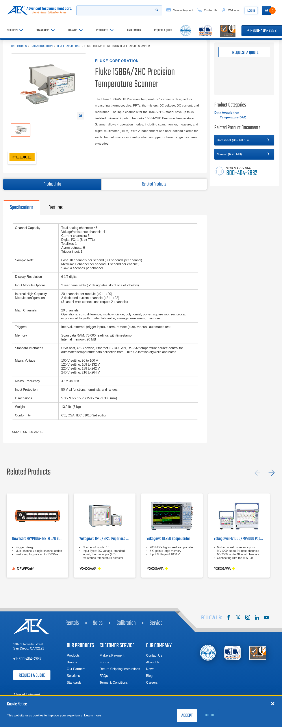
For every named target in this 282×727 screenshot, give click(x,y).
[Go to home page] (39, 10)
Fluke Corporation (117, 61)
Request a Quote (32, 675)
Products (73, 655)
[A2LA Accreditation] (233, 653)
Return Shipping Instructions (120, 669)
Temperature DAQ (68, 46)
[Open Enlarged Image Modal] (80, 116)
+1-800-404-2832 (27, 659)
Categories (19, 46)
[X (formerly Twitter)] (238, 618)
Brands (72, 662)
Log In (251, 10)
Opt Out (209, 715)
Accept (187, 715)
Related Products (154, 184)
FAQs (104, 675)
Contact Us (154, 655)
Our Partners (76, 669)
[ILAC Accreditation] (207, 652)
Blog (149, 675)
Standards (74, 682)
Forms (104, 662)
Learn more (92, 715)
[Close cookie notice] (273, 703)
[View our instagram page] (247, 618)
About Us (153, 662)
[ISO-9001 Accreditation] (258, 653)
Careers (152, 682)
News (150, 669)
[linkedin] (256, 618)
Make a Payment (112, 655)
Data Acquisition (42, 46)
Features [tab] (55, 207)
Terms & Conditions (114, 682)
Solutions (73, 675)
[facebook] (228, 618)
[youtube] (266, 618)
